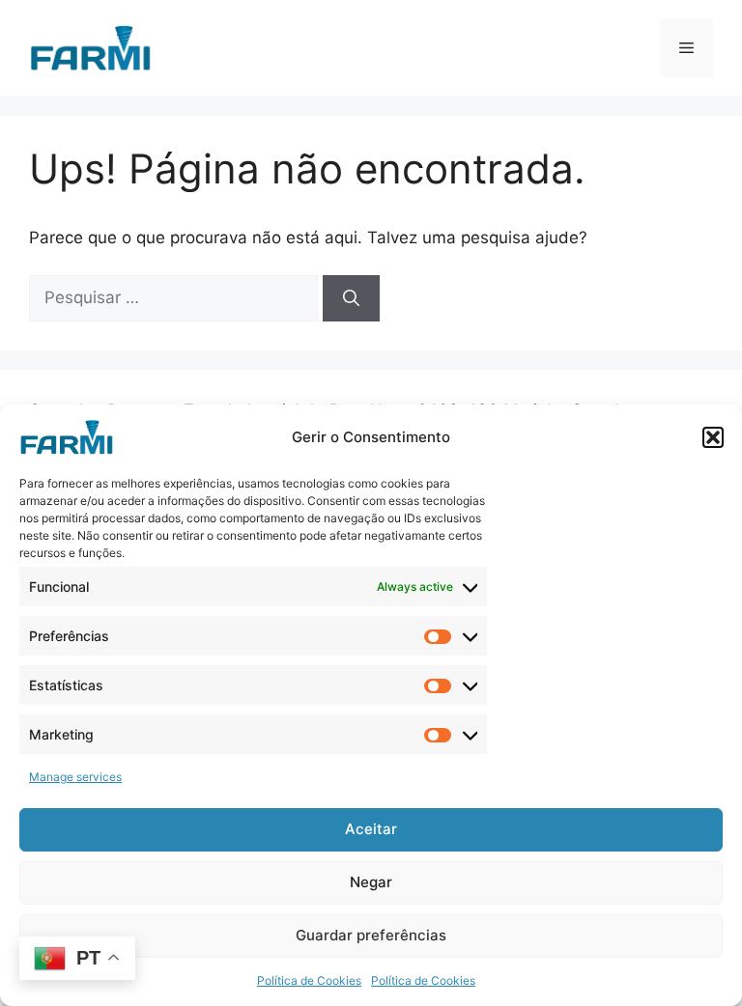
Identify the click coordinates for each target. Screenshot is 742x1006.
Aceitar (371, 829)
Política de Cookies (309, 980)
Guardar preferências (371, 935)
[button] (713, 437)
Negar (371, 882)
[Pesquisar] (351, 298)
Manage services (75, 776)
